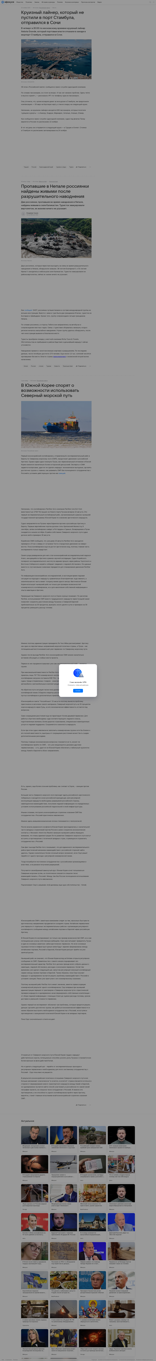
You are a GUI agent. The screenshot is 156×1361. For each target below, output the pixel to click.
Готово (78, 691)
